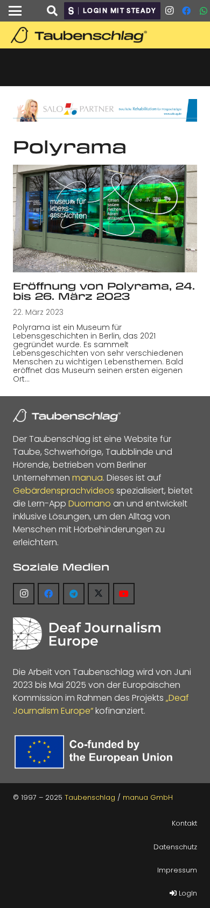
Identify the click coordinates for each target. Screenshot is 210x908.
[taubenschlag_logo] (105, 35)
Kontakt (184, 823)
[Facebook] (186, 10)
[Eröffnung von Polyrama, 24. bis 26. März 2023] (105, 218)
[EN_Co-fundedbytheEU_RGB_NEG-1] (96, 752)
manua (87, 477)
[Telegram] (74, 593)
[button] (15, 10)
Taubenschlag (90, 797)
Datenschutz (175, 847)
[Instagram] (169, 10)
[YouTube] (124, 593)
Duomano (89, 503)
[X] (98, 593)
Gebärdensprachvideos (63, 490)
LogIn (187, 893)
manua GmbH (148, 797)
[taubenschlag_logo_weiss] (67, 415)
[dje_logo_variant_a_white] (86, 633)
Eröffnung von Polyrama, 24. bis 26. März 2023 (104, 291)
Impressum (177, 870)
